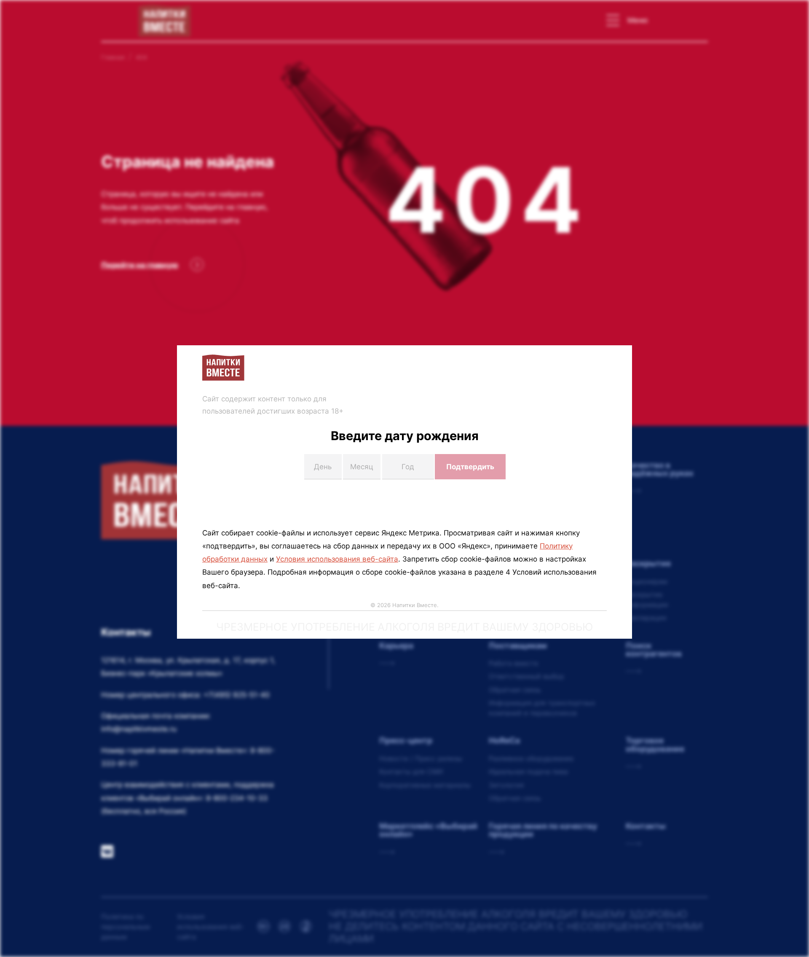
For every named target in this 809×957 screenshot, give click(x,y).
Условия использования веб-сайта (337, 559)
